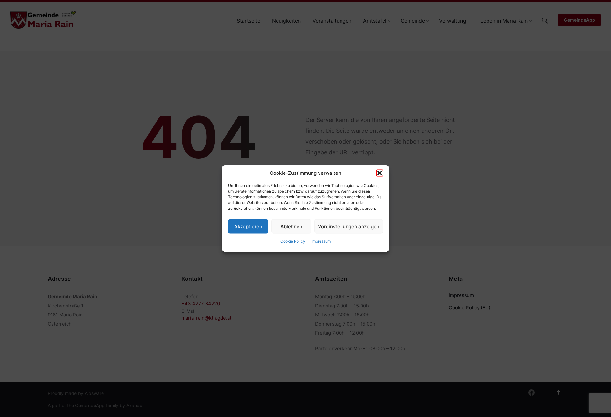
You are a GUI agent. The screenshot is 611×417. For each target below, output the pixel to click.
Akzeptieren (248, 226)
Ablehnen (291, 226)
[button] (379, 173)
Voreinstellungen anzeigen (348, 226)
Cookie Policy (292, 241)
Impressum (321, 241)
